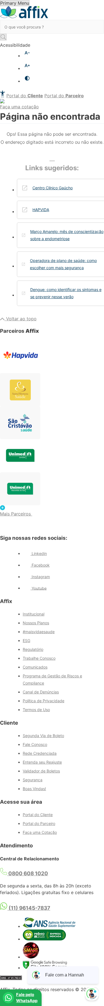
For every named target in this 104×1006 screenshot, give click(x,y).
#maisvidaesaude (39, 631)
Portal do (24, 95)
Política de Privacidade (43, 700)
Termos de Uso (36, 709)
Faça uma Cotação (40, 832)
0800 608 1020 (27, 873)
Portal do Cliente (38, 814)
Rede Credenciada (40, 753)
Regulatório (33, 649)
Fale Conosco (35, 744)
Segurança (32, 779)
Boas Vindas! (34, 788)
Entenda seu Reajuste (42, 762)
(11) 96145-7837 (28, 908)
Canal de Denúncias (41, 692)
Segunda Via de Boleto (43, 735)
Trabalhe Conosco (39, 658)
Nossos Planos (36, 622)
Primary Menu (14, 3)
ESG (26, 640)
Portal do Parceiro (39, 823)
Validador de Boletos (41, 771)
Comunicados (35, 667)
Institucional (33, 614)
